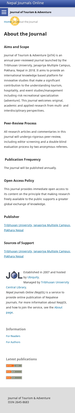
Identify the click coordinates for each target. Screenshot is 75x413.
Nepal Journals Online (25, 2)
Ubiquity (33, 277)
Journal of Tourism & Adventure (30, 12)
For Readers (13, 336)
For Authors (13, 342)
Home (7, 22)
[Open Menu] (4, 12)
